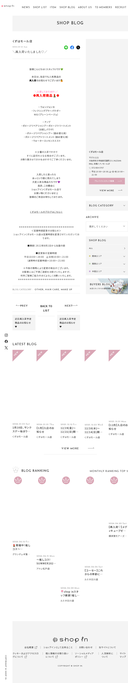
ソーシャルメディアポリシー (84, 655)
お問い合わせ (86, 647)
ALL (91, 248)
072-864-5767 (98, 167)
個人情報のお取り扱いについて (57, 655)
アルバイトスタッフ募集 (104, 181)
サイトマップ (123, 655)
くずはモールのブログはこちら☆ (46, 211)
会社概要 (29, 647)
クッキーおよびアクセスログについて (25, 655)
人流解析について (107, 655)
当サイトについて (107, 647)
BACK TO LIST (46, 308)
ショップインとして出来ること (58, 647)
